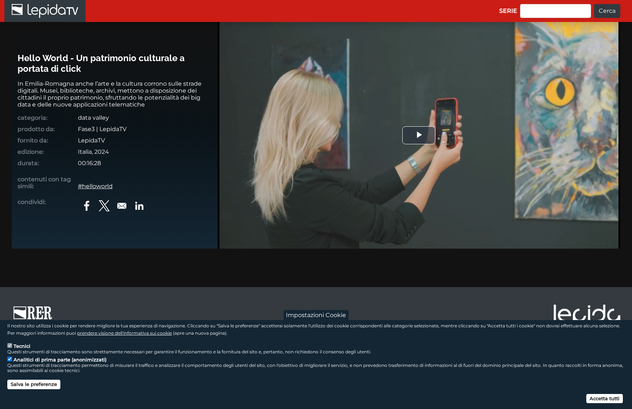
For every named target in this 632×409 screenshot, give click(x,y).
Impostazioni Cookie (316, 314)
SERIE (508, 10)
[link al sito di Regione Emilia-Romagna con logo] (35, 316)
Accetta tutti (605, 398)
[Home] (45, 11)
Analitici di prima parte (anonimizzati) (60, 359)
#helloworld (95, 186)
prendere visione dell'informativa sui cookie (124, 332)
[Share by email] (121, 205)
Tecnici (22, 346)
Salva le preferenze (34, 384)
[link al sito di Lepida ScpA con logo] (587, 315)
